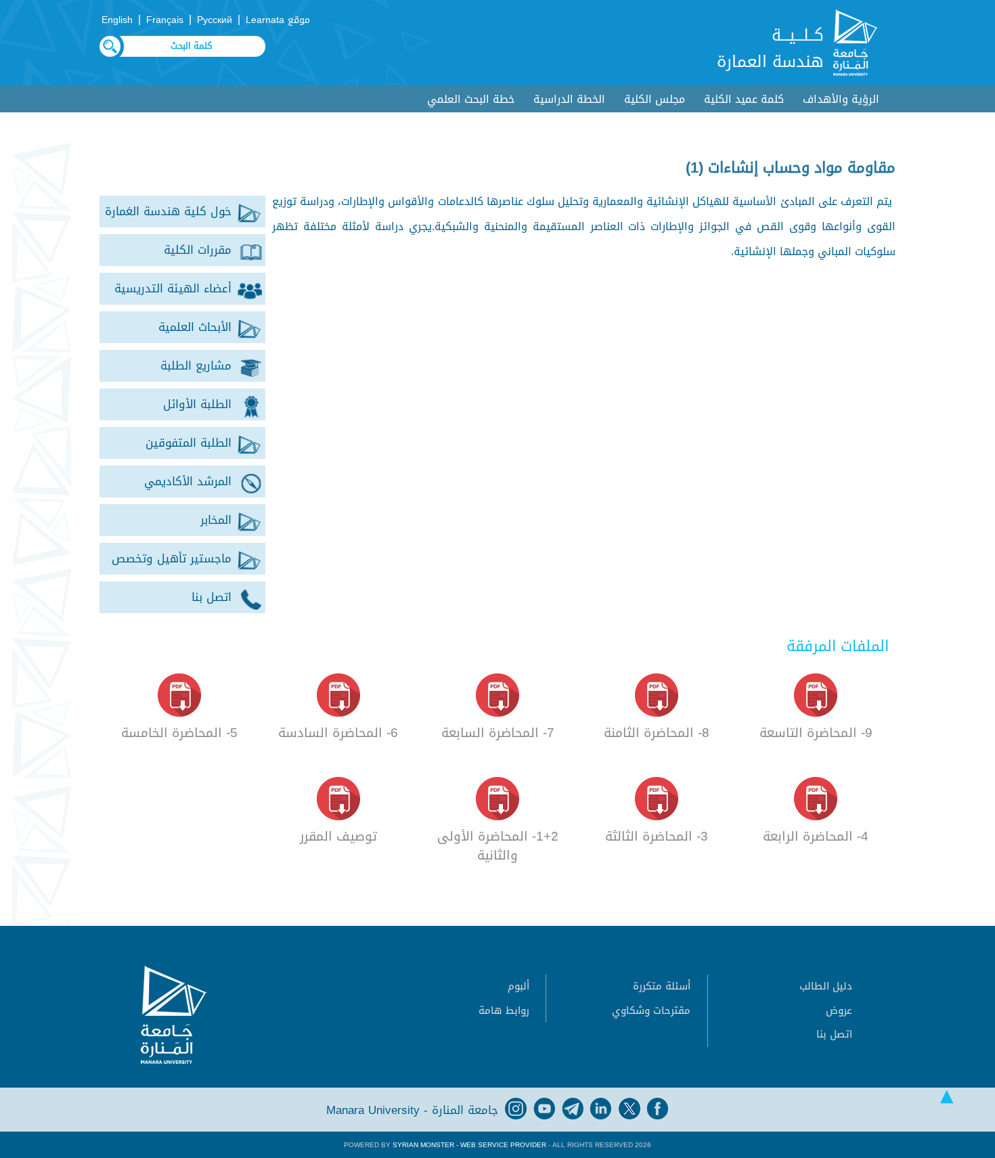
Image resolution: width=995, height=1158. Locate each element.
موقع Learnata (278, 20)
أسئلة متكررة (661, 986)
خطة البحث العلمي (470, 99)
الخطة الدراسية (569, 99)
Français (164, 20)
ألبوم (518, 986)
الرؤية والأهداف (841, 99)
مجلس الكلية (654, 99)
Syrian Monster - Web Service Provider (469, 1144)
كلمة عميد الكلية (744, 99)
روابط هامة (504, 1010)
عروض (839, 1010)
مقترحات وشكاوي (651, 1010)
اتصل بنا (834, 1034)
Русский (214, 20)
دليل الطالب (825, 986)
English (117, 20)
